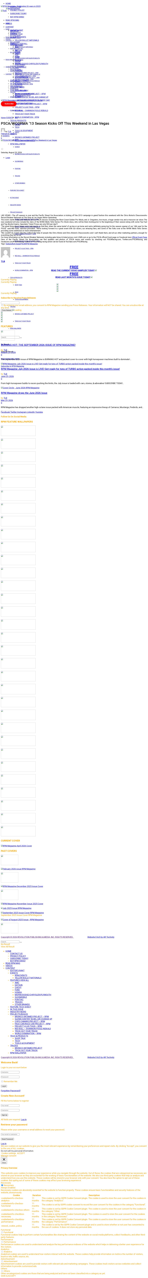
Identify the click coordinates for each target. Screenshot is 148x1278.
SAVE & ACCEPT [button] (8, 1276)
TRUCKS (17, 176)
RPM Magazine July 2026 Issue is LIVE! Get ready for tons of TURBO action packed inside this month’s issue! (60, 368)
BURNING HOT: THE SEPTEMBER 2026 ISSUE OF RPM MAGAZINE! (38, 344)
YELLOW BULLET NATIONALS (27, 40)
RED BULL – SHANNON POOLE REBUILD (31, 110)
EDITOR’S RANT (15, 42)
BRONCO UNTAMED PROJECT (27, 137)
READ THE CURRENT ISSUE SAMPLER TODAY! (73, 270)
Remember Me (10, 1081)
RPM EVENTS (19, 45)
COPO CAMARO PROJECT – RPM (25, 234)
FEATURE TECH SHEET (17, 190)
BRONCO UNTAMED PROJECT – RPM (26, 73)
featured (9, 244)
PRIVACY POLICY (17, 10)
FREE (74, 267)
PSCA (22, 244)
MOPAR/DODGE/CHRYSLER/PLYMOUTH (31, 64)
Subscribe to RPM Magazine (12, 366)
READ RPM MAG (12, 20)
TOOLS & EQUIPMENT (24, 131)
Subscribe (9, 104)
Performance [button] (7, 1239)
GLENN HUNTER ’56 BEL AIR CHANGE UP (31, 97)
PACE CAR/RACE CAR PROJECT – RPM (27, 77)
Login (8, 158)
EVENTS (12, 88)
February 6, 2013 (7, 134)
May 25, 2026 (7, 400)
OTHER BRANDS (20, 183)
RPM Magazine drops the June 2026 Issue (24, 392)
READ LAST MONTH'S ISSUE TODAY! (72, 277)
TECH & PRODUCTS (18, 120)
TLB (9, 131)
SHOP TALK (18, 285)
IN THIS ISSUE (14, 197)
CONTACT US (14, 31)
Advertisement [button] (8, 1259)
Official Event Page (139, 237)
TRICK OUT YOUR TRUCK (25, 114)
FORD (16, 55)
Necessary (9, 1185)
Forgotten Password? (11, 1090)
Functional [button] (5, 1230)
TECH (16, 292)
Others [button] (4, 1268)
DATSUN (17, 52)
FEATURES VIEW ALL (16, 110)
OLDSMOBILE (19, 161)
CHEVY (17, 132)
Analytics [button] (5, 1249)
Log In (24, 1119)
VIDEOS (8, 39)
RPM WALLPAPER (15, 328)
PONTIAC (18, 168)
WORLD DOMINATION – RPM (27, 117)
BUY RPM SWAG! (17, 17)
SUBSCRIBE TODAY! (18, 13)
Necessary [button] (6, 1183)
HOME (8, 3)
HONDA (17, 147)
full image (16, 244)
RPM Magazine (31, 244)
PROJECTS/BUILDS (16, 212)
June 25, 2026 (7, 376)
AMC (16, 118)
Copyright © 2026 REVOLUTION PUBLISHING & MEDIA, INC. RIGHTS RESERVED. (37, 937)
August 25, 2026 (8, 352)
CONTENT (10, 27)
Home (3, 118)
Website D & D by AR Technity (100, 937)
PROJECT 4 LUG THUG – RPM (27, 107)
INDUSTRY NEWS (15, 205)
